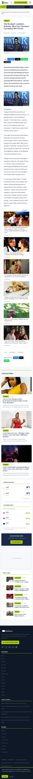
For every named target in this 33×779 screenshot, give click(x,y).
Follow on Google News (21, 2)
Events (2, 677)
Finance (3, 686)
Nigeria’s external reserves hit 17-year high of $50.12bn (13, 703)
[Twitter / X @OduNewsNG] (2, 647)
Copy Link (8, 62)
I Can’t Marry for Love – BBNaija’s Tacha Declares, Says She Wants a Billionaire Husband (16, 435)
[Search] (11, 2)
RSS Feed (3, 749)
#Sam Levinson (12, 352)
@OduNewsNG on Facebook (21, 759)
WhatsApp (25, 59)
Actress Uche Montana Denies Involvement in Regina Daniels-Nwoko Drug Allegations (15, 400)
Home (2, 9)
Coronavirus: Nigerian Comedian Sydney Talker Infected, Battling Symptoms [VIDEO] (21, 600)
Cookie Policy (4, 743)
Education (3, 671)
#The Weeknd (20, 352)
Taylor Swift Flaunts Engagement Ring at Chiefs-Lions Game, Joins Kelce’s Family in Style (16, 469)
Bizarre (3, 659)
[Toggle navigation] (30, 2)
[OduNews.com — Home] (4, 2)
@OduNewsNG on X (11, 759)
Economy (17, 611)
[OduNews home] (16, 631)
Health (2, 692)
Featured (3, 683)
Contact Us (3, 734)
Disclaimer (3, 746)
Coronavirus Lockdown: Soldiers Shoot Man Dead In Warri (21, 607)
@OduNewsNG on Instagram (6, 762)
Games (3, 689)
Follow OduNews (16, 542)
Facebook (11, 59)
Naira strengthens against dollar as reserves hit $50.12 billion (15, 717)
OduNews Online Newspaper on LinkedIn (21, 762)
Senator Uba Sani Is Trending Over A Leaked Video (21, 582)
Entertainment (18, 594)
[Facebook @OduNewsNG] (6, 647)
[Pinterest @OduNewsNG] (16, 647)
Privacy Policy (4, 740)
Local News (17, 577)
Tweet (18, 59)
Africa (2, 656)
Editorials (3, 668)
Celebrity (7, 9)
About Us (3, 731)
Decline (11, 776)
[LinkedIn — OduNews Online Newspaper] (13, 647)
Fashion (3, 680)
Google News (4, 752)
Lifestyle (3, 695)
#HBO (6, 352)
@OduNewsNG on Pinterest (6, 766)
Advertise (3, 737)
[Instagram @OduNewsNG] (9, 647)
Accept (5, 776)
